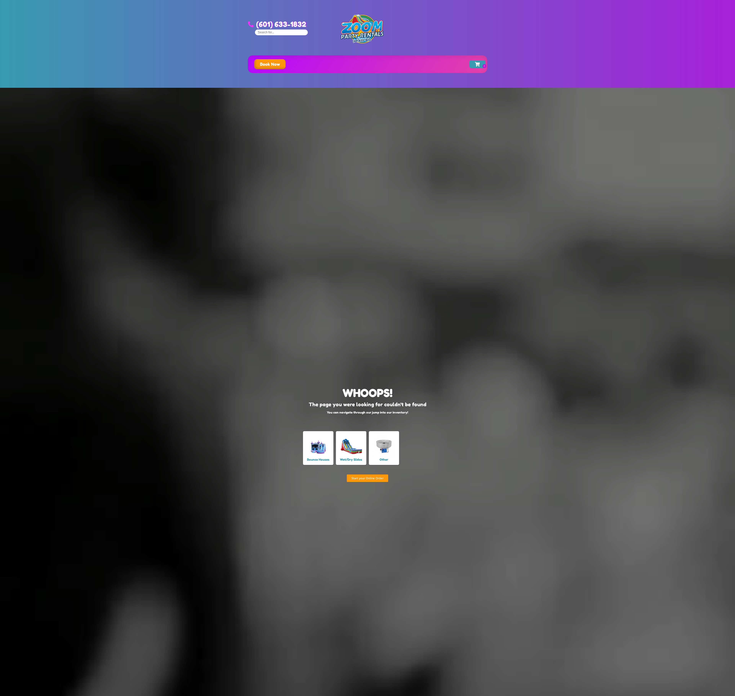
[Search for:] (281, 32)
